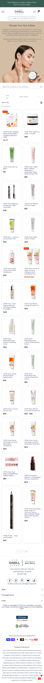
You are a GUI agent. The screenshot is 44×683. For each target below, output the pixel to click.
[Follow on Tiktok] (34, 580)
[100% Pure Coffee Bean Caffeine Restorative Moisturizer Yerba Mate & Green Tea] (32, 154)
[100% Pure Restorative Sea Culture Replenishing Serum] (32, 326)
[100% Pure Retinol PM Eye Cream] (32, 191)
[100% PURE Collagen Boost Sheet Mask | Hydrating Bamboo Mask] (11, 119)
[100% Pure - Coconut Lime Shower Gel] (11, 225)
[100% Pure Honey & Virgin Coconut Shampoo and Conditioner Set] (32, 256)
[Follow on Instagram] (16, 580)
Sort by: (17, 96)
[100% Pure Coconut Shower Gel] (11, 396)
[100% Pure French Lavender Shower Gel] (32, 396)
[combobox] (22, 18)
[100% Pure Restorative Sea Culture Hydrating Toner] (11, 326)
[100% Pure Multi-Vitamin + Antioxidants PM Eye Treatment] (32, 463)
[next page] (26, 551)
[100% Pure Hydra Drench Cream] (32, 225)
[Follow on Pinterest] (22, 580)
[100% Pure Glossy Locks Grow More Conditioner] (11, 256)
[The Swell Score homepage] (19, 11)
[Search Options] (42, 87)
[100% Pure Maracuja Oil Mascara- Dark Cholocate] (11, 191)
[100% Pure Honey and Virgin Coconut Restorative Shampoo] (32, 428)
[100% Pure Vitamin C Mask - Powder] (32, 119)
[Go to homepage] (3, 12)
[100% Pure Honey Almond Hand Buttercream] (11, 361)
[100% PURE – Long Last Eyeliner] (11, 510)
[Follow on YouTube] (28, 580)
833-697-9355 (22, 574)
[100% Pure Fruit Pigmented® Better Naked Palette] (11, 461)
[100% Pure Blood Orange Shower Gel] (32, 291)
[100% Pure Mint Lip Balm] (11, 154)
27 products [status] (6, 106)
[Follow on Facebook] (10, 580)
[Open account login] (34, 12)
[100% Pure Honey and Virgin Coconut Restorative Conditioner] (11, 428)
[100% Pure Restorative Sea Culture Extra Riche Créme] (32, 361)
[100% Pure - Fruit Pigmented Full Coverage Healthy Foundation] (11, 291)
